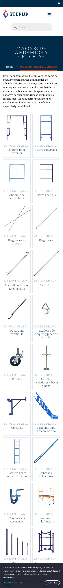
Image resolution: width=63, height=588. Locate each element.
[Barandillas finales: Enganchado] (16, 263)
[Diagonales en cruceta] (16, 218)
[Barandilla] (46, 263)
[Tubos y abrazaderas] (16, 541)
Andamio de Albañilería (17, 196)
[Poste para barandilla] (16, 308)
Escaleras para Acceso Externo (17, 474)
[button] (49, 14)
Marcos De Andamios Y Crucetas (29, 145)
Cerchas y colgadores (46, 474)
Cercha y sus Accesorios (17, 520)
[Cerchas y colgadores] (46, 451)
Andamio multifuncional (46, 520)
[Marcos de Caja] (46, 173)
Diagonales (46, 240)
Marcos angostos (46, 149)
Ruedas (17, 379)
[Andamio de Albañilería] (16, 173)
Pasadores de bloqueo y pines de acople (46, 334)
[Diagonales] (46, 218)
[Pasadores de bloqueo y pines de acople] (46, 308)
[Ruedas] (16, 357)
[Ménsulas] (16, 405)
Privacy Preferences (12, 582)
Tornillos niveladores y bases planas (46, 383)
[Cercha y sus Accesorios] (16, 496)
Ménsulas (17, 427)
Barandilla (46, 285)
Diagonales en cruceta (17, 242)
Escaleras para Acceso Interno (46, 429)
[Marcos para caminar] (16, 127)
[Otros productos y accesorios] (46, 541)
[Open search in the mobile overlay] (31, 27)
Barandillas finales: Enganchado (17, 287)
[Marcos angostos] (46, 127)
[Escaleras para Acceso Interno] (46, 405)
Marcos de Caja (46, 195)
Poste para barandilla (17, 332)
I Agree (52, 582)
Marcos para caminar (17, 151)
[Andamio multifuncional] (46, 496)
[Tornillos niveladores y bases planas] (46, 357)
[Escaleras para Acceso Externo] (16, 451)
